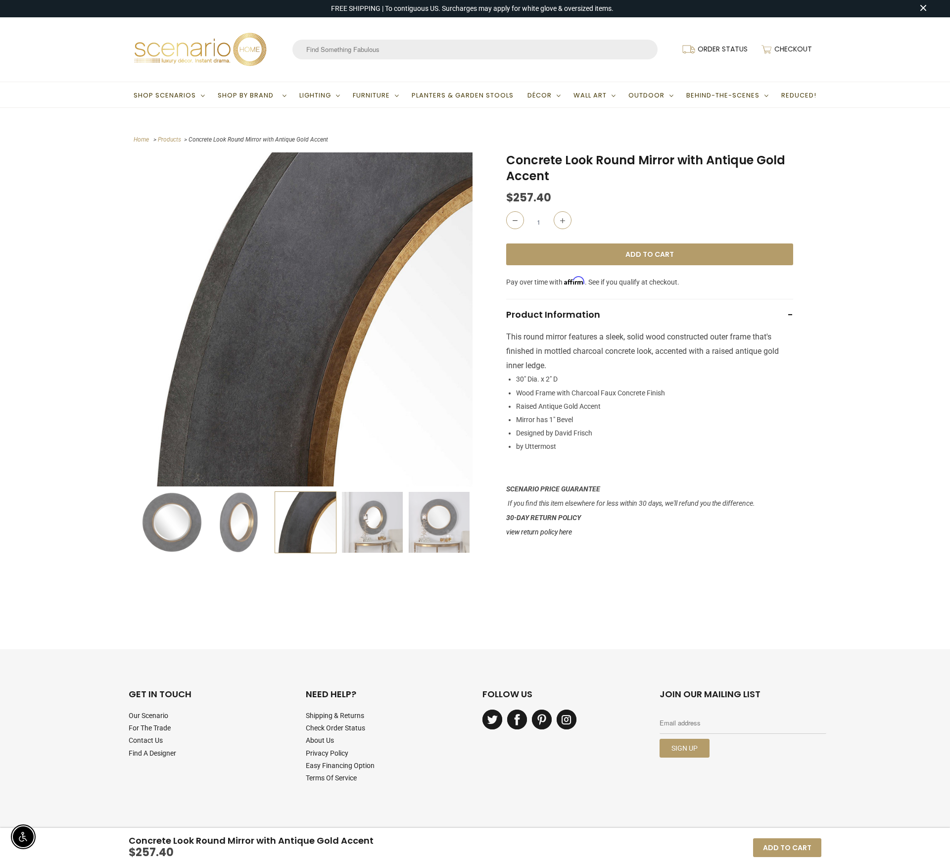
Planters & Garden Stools (463, 95)
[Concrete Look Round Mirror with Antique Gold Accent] (306, 319)
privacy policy (327, 753)
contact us (146, 740)
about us (320, 740)
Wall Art (590, 95)
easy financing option (340, 765)
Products (169, 139)
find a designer (152, 753)
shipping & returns (335, 716)
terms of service (331, 778)
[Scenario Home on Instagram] (566, 719)
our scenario (148, 716)
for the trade (150, 728)
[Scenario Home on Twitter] (492, 719)
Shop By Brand (248, 95)
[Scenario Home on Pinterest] (542, 719)
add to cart (787, 848)
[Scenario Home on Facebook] (517, 719)
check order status (335, 728)
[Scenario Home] (200, 49)
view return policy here (539, 532)
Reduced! (798, 95)
